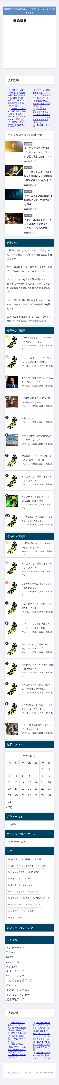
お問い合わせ (28, 418)
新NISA (34, 892)
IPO (27, 898)
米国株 (27, 859)
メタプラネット (17, 892)
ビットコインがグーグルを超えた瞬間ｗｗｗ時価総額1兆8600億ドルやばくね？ (38, 176)
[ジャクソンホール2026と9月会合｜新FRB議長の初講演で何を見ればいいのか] (12, 669)
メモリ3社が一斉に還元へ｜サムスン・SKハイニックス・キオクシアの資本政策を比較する (28, 304)
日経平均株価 (27, 866)
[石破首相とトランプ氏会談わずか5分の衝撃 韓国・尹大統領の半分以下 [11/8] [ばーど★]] (12, 460)
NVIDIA (14, 859)
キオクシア (15, 879)
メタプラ (15, 911)
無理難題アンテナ (16, 999)
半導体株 (15, 898)
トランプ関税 (16, 917)
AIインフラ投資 (17, 872)
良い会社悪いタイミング (21, 885)
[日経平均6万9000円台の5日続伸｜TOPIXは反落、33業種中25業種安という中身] (12, 588)
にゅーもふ (12, 985)
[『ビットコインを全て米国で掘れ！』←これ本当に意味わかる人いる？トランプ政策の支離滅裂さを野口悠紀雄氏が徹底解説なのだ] (12, 362)
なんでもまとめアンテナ (20, 980)
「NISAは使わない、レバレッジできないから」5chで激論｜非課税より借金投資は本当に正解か (29, 254)
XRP (39, 859)
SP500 (43, 866)
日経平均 (29, 911)
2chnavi (10, 952)
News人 (11, 957)
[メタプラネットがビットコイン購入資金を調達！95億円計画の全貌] (12, 501)
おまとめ (11, 966)
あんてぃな (12, 961)
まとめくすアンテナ (18, 994)
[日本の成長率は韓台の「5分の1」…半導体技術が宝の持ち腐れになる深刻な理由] (12, 689)
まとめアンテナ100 (17, 990)
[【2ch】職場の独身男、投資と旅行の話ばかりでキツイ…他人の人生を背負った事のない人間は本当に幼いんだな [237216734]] (12, 729)
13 (29, 782)
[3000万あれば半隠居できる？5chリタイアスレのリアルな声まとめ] (12, 480)
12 (22, 782)
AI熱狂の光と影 (42, 898)
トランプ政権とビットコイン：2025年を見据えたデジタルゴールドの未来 (38, 223)
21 (36, 788)
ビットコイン (34, 904)
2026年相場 (16, 904)
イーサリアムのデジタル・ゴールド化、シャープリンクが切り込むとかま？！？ (38, 152)
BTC (29, 879)
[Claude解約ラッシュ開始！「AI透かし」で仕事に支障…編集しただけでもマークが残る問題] (12, 608)
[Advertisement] (29, 47)
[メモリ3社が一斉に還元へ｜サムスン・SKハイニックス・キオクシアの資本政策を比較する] (12, 521)
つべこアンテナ (15, 975)
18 (16, 788)
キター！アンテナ (16, 971)
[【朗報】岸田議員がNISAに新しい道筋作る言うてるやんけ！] (12, 402)
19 (22, 788)
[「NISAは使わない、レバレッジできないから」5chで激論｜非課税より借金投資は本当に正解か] (12, 342)
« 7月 (9, 807)
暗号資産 (35, 872)
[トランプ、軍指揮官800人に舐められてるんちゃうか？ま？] (12, 382)
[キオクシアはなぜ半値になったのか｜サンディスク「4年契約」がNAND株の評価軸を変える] (12, 648)
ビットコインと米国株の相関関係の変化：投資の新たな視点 (38, 200)
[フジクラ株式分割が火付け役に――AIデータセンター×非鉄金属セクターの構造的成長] (12, 440)
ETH (13, 866)
